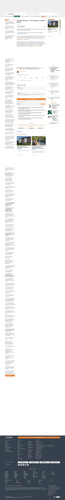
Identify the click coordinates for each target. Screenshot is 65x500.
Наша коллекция (38, 448)
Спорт (29, 448)
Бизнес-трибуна (20, 445)
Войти (20, 104)
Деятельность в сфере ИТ (51, 492)
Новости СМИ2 (19, 131)
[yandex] (28, 465)
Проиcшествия (30, 447)
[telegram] (21, 465)
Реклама (6, 445)
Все (6, 19)
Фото (29, 458)
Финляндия (30, 455)
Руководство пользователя (51, 493)
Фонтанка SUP (30, 457)
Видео (19, 447)
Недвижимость (20, 458)
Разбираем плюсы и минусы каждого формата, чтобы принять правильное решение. (23, 150)
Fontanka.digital (38, 451)
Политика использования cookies (52, 489)
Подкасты (29, 445)
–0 (44, 90)
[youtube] (25, 465)
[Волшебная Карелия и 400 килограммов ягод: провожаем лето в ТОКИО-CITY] (39, 140)
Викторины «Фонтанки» (21, 448)
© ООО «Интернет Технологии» (27, 496)
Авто (18, 441)
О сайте (6, 441)
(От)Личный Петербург (39, 447)
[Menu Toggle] (6, 14)
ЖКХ (18, 457)
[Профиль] (59, 14)
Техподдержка (7, 444)
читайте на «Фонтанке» (37, 46)
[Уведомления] (57, 14)
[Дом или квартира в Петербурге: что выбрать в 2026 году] (24, 140)
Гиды (18, 451)
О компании (7, 448)
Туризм (29, 452)
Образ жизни (30, 441)
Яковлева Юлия (22, 71)
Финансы (29, 454)
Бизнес (19, 444)
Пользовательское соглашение (52, 485)
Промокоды (54, 103)
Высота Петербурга (39, 457)
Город (19, 452)
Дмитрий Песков (25, 74)
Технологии (30, 451)
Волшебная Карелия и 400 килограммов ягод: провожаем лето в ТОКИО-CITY (38, 148)
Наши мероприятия (8, 447)
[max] (19, 465)
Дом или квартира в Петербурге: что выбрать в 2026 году (23, 147)
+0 (42, 90)
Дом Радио (37, 452)
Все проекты (38, 458)
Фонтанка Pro (38, 441)
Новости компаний (21, 134)
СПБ (8, 19)
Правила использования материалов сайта (53, 488)
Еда (18, 455)
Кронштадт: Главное (39, 454)
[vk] (23, 465)
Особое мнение (30, 444)
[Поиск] (55, 14)
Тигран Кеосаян (19, 74)
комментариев (22, 26)
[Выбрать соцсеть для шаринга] (45, 26)
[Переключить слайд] (59, 23)
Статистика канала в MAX (9, 451)
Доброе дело (20, 454)
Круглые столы (38, 455)
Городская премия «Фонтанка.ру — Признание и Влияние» (45, 445)
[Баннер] (17, 16)
